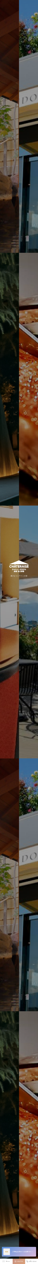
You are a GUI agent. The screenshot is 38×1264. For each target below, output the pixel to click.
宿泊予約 (20, 1261)
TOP (35, 1254)
